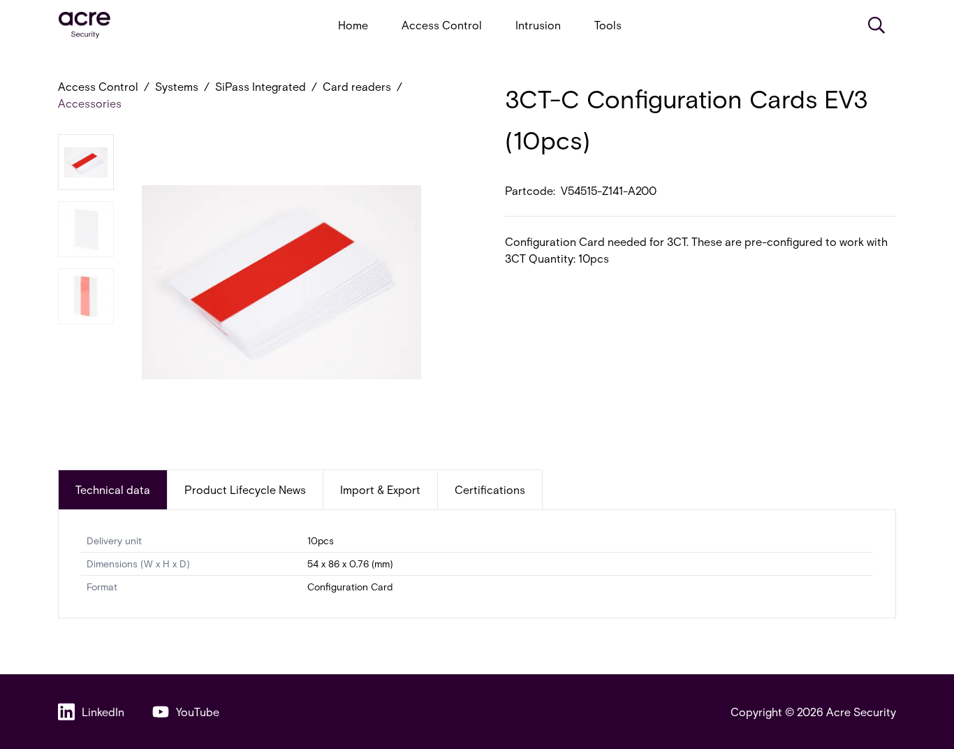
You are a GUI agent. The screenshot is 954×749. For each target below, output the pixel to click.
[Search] (876, 25)
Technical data (112, 489)
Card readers (357, 86)
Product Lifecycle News (245, 489)
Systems (176, 86)
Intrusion (538, 24)
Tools (608, 24)
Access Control (442, 24)
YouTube (197, 711)
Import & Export (380, 489)
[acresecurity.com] (84, 25)
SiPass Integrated (260, 86)
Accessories (90, 103)
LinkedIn (103, 711)
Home (353, 24)
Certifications (490, 489)
